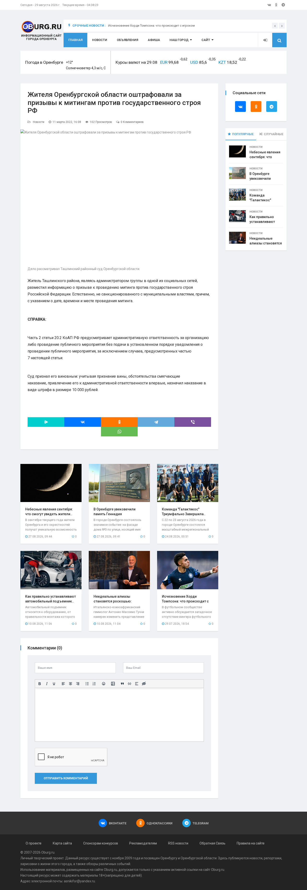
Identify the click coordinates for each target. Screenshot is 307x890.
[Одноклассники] (119, 422)
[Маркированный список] (87, 683)
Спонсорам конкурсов (100, 843)
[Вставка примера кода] (129, 683)
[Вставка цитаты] (122, 683)
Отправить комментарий (66, 778)
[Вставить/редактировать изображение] (113, 683)
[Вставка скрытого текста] (144, 683)
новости (255, 858)
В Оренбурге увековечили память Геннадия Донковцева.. (115, 514)
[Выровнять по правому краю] (77, 683)
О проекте (33, 843)
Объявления (127, 40)
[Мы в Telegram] (283, 5)
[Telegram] (156, 422)
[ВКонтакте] (82, 422)
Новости (99, 40)
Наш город (179, 40)
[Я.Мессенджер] (46, 422)
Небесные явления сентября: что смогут (264, 157)
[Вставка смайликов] (103, 683)
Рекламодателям (143, 843)
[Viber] (192, 422)
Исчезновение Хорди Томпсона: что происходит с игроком (151, 27)
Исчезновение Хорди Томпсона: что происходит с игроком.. (185, 601)
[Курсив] (46, 683)
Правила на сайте (251, 843)
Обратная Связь (212, 843)
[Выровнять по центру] (70, 683)
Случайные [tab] (273, 134)
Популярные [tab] (243, 134)
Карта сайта (62, 843)
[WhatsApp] (119, 431)
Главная (75, 40)
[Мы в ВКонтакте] (269, 5)
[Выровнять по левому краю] (63, 683)
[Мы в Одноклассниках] (276, 5)
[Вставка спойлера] (136, 683)
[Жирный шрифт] (39, 683)
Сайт (205, 40)
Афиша (154, 40)
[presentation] (275, 26)
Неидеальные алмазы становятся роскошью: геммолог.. (113, 601)
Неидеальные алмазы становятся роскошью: (265, 243)
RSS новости (178, 843)
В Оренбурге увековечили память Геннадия (263, 178)
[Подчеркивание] (54, 683)
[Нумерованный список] (94, 683)
